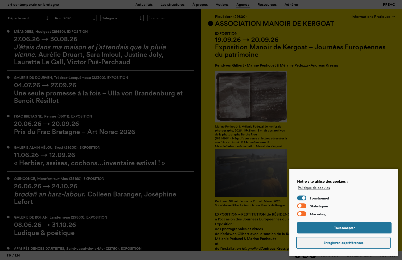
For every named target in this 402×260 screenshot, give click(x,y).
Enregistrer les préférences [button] (343, 242)
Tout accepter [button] (344, 228)
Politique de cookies (314, 187)
